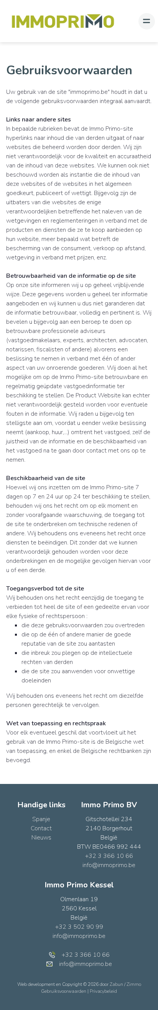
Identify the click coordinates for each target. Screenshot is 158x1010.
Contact (41, 828)
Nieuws (41, 837)
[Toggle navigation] (146, 21)
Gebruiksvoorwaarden (64, 991)
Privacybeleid (103, 991)
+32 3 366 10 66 (109, 856)
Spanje (41, 819)
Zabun (116, 984)
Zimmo (134, 984)
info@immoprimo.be (108, 865)
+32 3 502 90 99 (79, 927)
